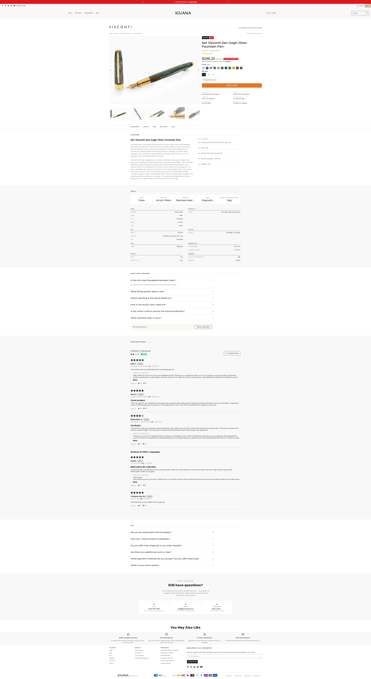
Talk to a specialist (202, 327)
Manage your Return (167, 653)
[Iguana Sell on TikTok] (11, 5)
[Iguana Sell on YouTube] (14, 5)
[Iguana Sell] (183, 13)
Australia (111, 658)
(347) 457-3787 (21, 5)
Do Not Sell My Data (167, 660)
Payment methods (166, 658)
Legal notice (229, 675)
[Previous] (110, 70)
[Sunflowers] (233, 67)
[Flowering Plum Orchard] (237, 67)
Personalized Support (142, 658)
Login (361, 5)
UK (110, 655)
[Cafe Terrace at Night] (222, 67)
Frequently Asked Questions (169, 650)
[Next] (198, 70)
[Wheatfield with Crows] (207, 67)
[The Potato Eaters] (241, 67)
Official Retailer (165, 655)
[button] (71, 13)
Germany (112, 660)
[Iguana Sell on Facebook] (2, 5)
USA (110, 653)
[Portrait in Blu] (218, 67)
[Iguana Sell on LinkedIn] (8, 5)
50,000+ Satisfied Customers (128, 638)
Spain (111, 650)
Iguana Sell (135, 675)
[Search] (366, 13)
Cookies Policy (257, 675)
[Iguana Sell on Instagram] (5, 5)
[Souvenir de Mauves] (203, 67)
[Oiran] (229, 67)
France (111, 663)
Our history (138, 653)
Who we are (139, 650)
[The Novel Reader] (226, 67)
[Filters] (226, 353)
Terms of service (238, 675)
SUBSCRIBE (192, 661)
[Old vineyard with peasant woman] (210, 67)
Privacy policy (247, 675)
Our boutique (139, 655)
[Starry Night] (214, 67)
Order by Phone (166, 663)
